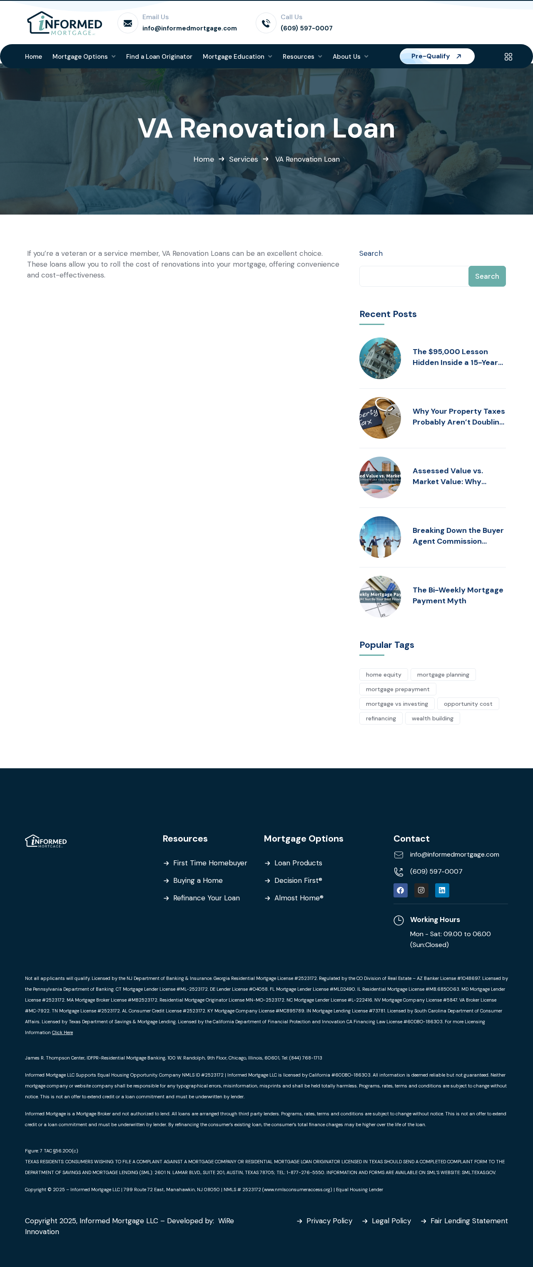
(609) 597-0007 (307, 28)
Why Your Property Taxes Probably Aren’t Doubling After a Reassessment (459, 416)
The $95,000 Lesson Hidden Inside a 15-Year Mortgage (455, 357)
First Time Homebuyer (210, 862)
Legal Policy (391, 1220)
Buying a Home (198, 880)
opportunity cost (468, 703)
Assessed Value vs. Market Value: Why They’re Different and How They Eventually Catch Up (452, 476)
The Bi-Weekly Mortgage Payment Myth (458, 595)
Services (243, 159)
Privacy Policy (329, 1220)
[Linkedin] (442, 890)
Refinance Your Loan (206, 897)
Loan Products (298, 862)
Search (371, 253)
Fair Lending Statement (469, 1220)
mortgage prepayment (398, 689)
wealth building (432, 718)
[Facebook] (401, 890)
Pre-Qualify (431, 56)
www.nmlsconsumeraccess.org (297, 1189)
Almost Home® (299, 897)
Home (204, 159)
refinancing (381, 718)
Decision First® (298, 880)
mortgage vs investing (397, 703)
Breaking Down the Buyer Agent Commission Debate (458, 536)
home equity (383, 674)
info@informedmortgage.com (189, 28)
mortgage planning (443, 674)
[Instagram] (421, 890)
